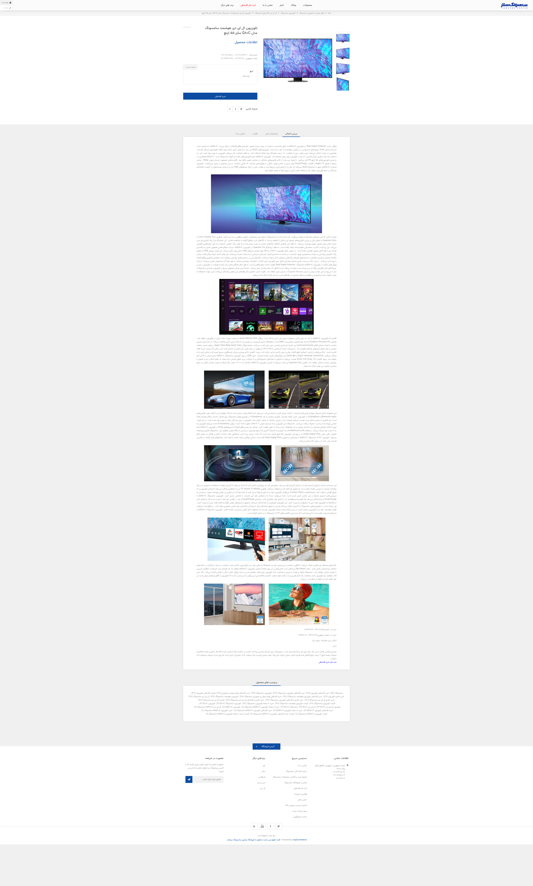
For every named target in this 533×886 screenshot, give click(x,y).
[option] (343, 38)
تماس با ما (302, 765)
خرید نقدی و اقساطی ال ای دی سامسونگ (247, 700)
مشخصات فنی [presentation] (271, 134)
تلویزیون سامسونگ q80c (230, 703)
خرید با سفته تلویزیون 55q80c (289, 710)
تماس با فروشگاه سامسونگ (295, 782)
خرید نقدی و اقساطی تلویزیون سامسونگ (286, 700)
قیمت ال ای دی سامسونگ (213, 700)
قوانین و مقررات (300, 794)
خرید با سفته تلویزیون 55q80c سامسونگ (261, 707)
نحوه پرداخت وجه (300, 811)
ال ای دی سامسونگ (201, 696)
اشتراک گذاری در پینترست (229, 109)
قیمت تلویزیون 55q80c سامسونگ (312, 714)
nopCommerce (300, 839)
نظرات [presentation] (255, 134)
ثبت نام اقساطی (300, 788)
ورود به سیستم (4, 3)
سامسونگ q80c (291, 707)
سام (263, 771)
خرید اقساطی (220, 96)
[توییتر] (279, 826)
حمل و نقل (302, 799)
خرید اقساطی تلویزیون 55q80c (319, 710)
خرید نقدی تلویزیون (336, 696)
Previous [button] (343, 28)
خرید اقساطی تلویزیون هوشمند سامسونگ (305, 696)
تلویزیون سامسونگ (263, 693)
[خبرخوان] (254, 826)
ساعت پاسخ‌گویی (300, 816)
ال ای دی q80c (308, 707)
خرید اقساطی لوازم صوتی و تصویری (235, 693)
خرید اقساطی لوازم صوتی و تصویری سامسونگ (263, 696)
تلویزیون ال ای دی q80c (330, 707)
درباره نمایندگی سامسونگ (296, 771)
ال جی (262, 788)
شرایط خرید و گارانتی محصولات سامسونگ (290, 777)
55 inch (246, 76)
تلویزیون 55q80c (232, 707)
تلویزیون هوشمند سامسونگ (226, 696)
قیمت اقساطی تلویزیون (205, 693)
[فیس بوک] (270, 826)
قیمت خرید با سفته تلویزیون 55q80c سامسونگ (229, 714)
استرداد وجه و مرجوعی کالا (296, 805)
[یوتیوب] (262, 826)
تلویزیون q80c (209, 703)
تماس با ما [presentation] (240, 134)
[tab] (291, 134)
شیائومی (261, 777)
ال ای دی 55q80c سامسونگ (209, 707)
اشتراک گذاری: (251, 109)
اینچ (251, 71)
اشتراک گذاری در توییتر (241, 109)
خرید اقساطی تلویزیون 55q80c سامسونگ (254, 710)
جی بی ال (261, 782)
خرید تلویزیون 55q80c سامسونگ (218, 710)
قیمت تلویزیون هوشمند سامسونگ (294, 703)
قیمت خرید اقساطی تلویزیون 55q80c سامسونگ (273, 714)
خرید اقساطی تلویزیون (320, 693)
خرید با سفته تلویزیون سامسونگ (260, 703)
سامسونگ (339, 693)
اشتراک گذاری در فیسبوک (235, 109)
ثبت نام (6, 8)
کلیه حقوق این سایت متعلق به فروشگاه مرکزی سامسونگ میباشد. (253, 839)
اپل (264, 765)
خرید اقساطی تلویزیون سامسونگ (291, 693)
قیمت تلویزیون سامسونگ (324, 703)
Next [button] (343, 94)
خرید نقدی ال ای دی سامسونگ (322, 700)
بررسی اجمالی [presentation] (291, 134)
